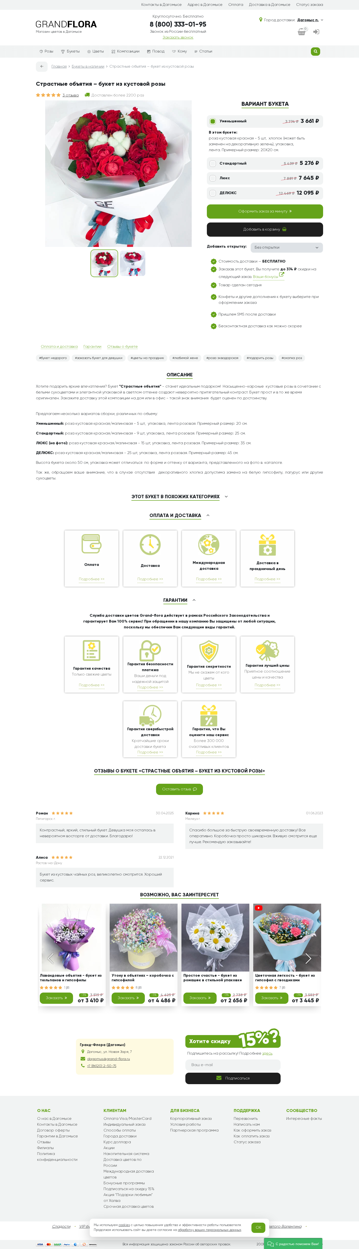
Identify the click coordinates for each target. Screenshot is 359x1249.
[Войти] (316, 32)
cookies (124, 1225)
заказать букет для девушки (99, 358)
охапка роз (293, 358)
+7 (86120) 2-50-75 (101, 1066)
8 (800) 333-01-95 (178, 24)
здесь (267, 1054)
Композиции (128, 51)
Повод (158, 51)
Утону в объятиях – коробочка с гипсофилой (143, 978)
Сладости (61, 1227)
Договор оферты (53, 1131)
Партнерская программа (194, 1131)
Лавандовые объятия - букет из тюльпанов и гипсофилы (71, 978)
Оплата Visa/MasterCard (127, 1119)
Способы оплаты (120, 1131)
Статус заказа (309, 5)
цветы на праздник (148, 358)
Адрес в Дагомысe (205, 5)
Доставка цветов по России (123, 1163)
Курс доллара (117, 1142)
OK (258, 1228)
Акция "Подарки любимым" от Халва (128, 1198)
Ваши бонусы (266, 277)
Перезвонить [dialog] (246, 1119)
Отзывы (44, 1142)
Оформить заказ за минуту (262, 211)
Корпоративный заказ (190, 1119)
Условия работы (185, 1125)
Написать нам (247, 1125)
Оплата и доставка (59, 347)
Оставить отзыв (176, 789)
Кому (182, 51)
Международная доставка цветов (129, 1174)
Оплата (235, 5)
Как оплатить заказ (251, 1136)
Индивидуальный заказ (124, 1125)
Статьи (205, 51)
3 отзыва (71, 95)
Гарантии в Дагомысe (57, 1136)
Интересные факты (304, 1119)
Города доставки (120, 1136)
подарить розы (261, 358)
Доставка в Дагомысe (269, 5)
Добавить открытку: (227, 247)
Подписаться (237, 1078)
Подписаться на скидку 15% (129, 1189)
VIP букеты (88, 1227)
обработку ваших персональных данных (209, 1230)
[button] (293, 1243)
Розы (49, 51)
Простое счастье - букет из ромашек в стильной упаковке (212, 978)
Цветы (98, 51)
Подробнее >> (92, 579)
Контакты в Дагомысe (161, 5)
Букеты (73, 51)
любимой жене (186, 358)
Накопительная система (126, 1154)
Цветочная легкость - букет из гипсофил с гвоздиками (285, 978)
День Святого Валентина (278, 1227)
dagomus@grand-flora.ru (108, 1059)
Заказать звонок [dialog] (178, 38)
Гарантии (92, 347)
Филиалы (45, 1148)
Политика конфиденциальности (57, 1157)
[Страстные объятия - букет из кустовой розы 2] (132, 263)
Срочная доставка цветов (129, 1207)
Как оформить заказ (252, 1131)
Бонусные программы (124, 1183)
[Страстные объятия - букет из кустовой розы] (104, 263)
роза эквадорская (223, 358)
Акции (109, 1148)
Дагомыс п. (308, 20)
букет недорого (54, 358)
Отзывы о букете (122, 347)
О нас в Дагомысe (54, 1119)
